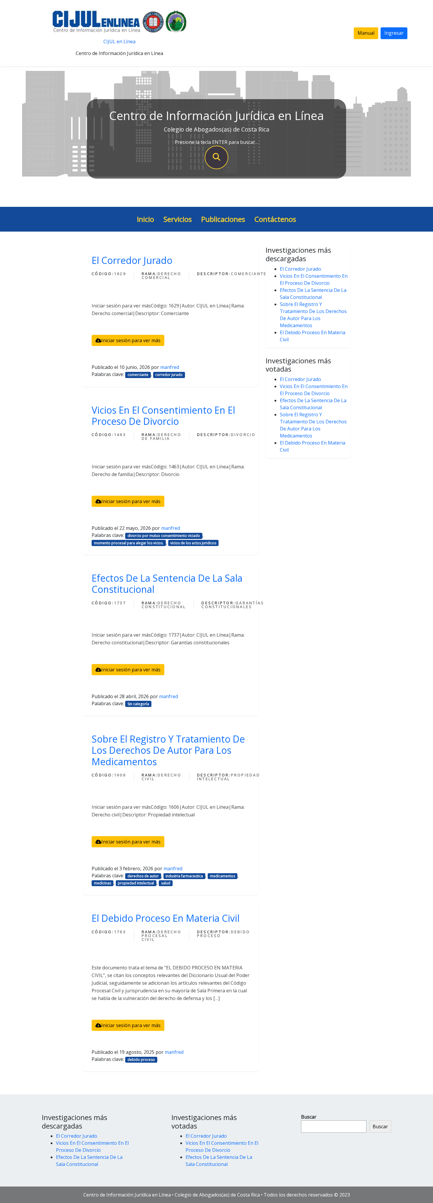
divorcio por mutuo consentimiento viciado (164, 535)
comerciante (138, 374)
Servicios (177, 219)
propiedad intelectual (136, 883)
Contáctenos (275, 219)
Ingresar (394, 33)
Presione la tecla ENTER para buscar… (216, 142)
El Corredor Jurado (132, 260)
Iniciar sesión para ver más (131, 340)
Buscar (308, 1117)
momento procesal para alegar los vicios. (128, 542)
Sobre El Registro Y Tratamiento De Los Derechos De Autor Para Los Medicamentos (168, 750)
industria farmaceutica (184, 875)
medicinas (102, 883)
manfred (169, 367)
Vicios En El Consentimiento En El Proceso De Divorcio (163, 415)
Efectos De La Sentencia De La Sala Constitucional (167, 583)
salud (165, 883)
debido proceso (141, 1059)
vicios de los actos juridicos (193, 542)
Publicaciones (223, 219)
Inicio (145, 219)
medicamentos (222, 875)
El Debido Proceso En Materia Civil (165, 918)
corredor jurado (169, 374)
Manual (366, 33)
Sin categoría (138, 703)
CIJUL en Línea (119, 41)
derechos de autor (143, 875)
